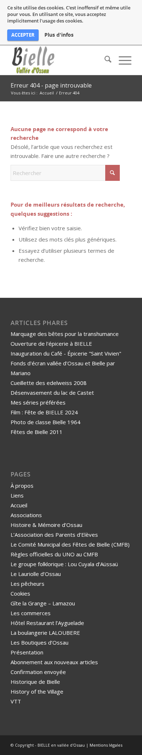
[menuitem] (104, 60)
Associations (26, 515)
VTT (16, 701)
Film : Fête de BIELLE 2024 (44, 412)
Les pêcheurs (27, 583)
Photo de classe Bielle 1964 (45, 422)
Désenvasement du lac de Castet (52, 392)
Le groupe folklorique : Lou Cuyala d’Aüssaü (64, 564)
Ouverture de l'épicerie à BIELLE (51, 343)
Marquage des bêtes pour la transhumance (65, 333)
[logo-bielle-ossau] (59, 60)
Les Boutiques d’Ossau (39, 642)
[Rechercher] (104, 60)
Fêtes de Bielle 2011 (37, 431)
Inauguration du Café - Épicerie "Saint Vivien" (66, 353)
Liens (17, 495)
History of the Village (37, 691)
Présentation (27, 652)
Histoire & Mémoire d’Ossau (46, 524)
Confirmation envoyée (38, 671)
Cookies (20, 593)
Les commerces (31, 613)
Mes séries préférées (38, 402)
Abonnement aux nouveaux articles (54, 662)
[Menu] (121, 60)
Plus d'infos (59, 34)
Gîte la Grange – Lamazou (43, 603)
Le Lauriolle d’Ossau (36, 573)
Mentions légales (106, 745)
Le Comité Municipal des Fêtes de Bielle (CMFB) (70, 544)
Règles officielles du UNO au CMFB (54, 554)
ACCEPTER (23, 35)
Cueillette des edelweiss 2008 (49, 382)
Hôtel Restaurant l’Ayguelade (47, 622)
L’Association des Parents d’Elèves (54, 534)
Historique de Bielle (35, 681)
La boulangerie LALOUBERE (45, 632)
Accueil (19, 505)
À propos (22, 485)
